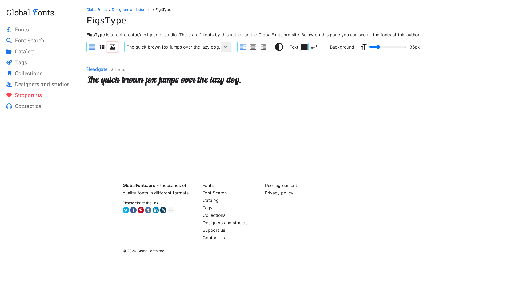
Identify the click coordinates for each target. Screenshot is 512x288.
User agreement (281, 185)
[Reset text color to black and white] (279, 47)
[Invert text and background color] (314, 47)
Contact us (214, 237)
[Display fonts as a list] (91, 47)
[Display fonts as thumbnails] (112, 47)
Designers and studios (225, 222)
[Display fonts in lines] (102, 47)
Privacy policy (279, 192)
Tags (207, 207)
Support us (214, 230)
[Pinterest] (141, 210)
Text (294, 47)
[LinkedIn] (156, 210)
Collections (214, 215)
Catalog (211, 200)
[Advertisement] (246, 131)
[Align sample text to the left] (242, 47)
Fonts (208, 185)
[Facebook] (133, 210)
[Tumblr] (148, 210)
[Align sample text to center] (253, 47)
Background (342, 47)
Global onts (30, 12)
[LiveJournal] (163, 210)
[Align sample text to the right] (263, 47)
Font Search (215, 192)
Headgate (96, 69)
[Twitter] (126, 210)
